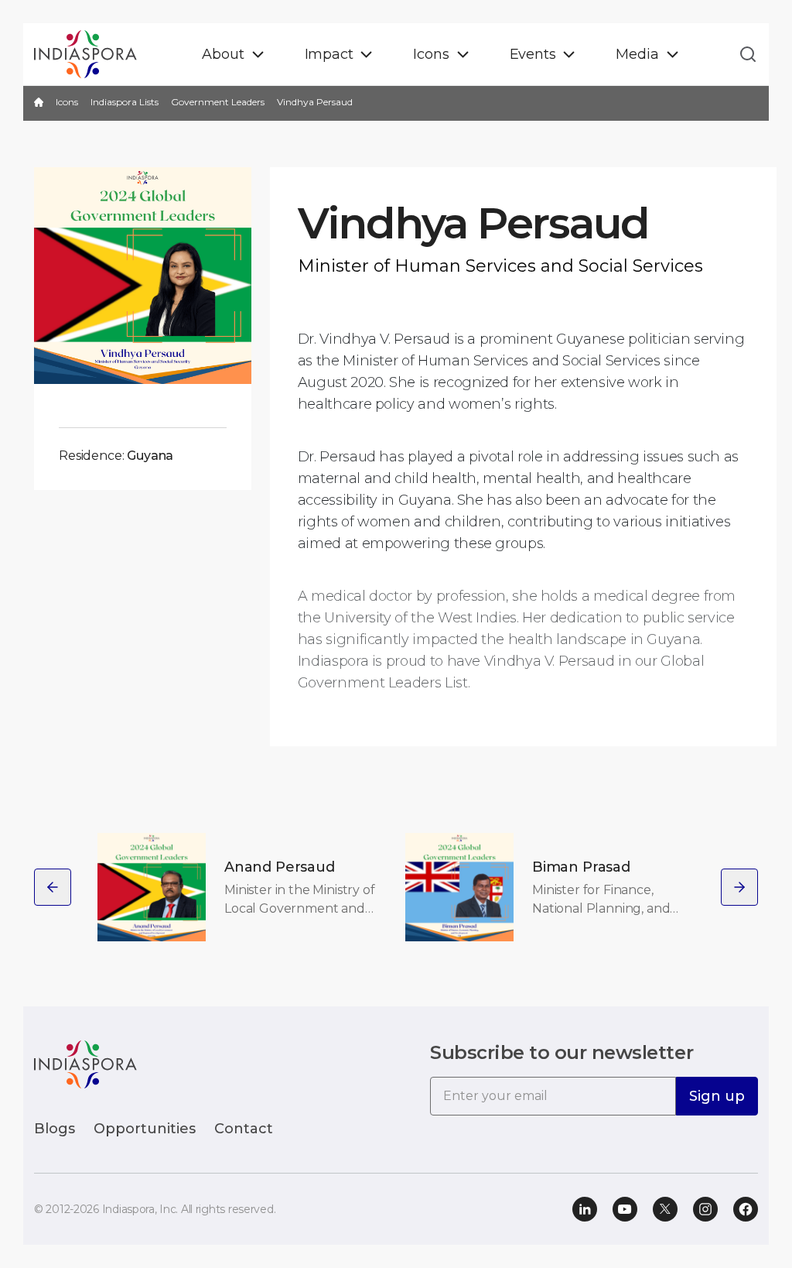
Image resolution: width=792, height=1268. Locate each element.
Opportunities (145, 1128)
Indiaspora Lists (124, 102)
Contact (243, 1128)
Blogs (54, 1128)
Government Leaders (218, 102)
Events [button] (533, 54)
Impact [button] (329, 54)
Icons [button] (431, 54)
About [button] (223, 54)
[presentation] (52, 887)
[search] (743, 54)
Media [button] (637, 54)
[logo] (85, 1063)
